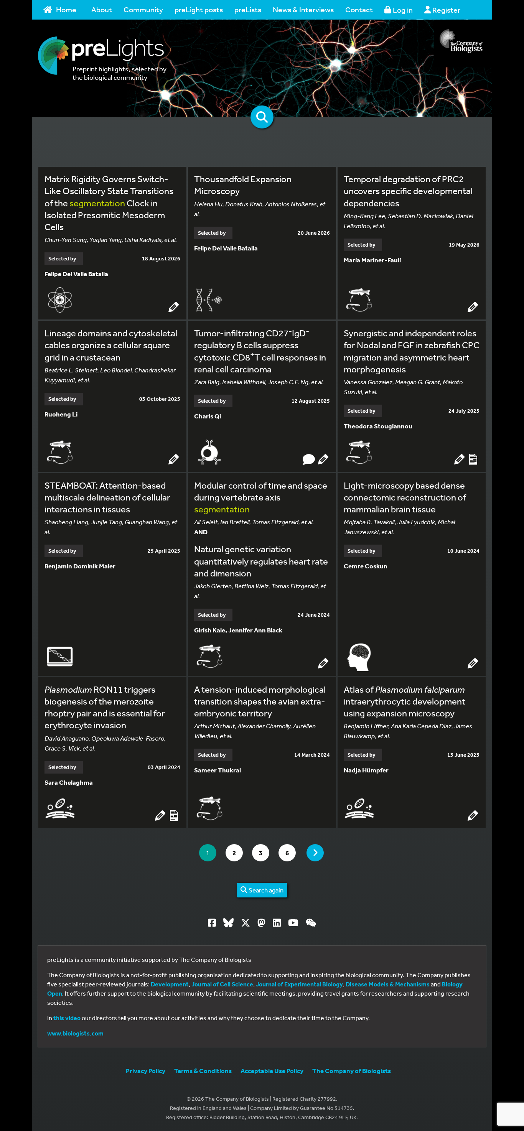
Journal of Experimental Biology (299, 984)
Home (66, 9)
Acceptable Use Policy (272, 1071)
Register (445, 9)
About (101, 9)
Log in (402, 9)
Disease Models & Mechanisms (388, 984)
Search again (265, 890)
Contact (359, 9)
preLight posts (199, 9)
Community (143, 9)
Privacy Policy (145, 1071)
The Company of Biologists (351, 1071)
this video (67, 1018)
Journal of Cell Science (222, 984)
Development (170, 984)
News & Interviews (303, 9)
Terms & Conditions (203, 1071)
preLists (247, 9)
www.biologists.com (75, 1033)
